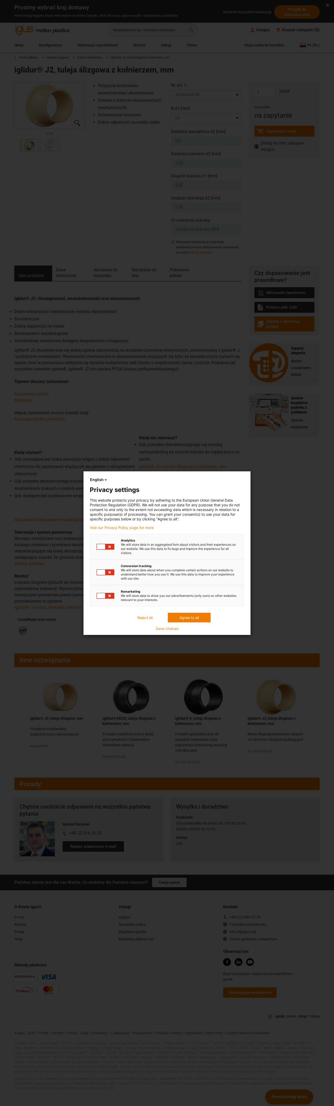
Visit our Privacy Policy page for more (122, 528)
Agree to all (189, 617)
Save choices (167, 629)
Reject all (145, 617)
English (97, 479)
